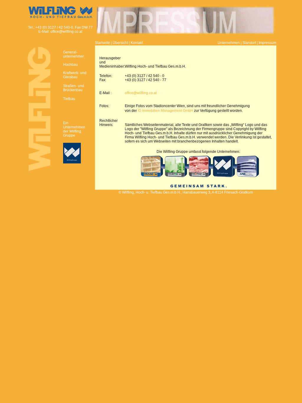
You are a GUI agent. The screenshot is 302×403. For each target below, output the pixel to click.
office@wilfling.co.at (66, 32)
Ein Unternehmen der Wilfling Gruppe (74, 129)
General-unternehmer (73, 54)
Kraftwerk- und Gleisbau (74, 75)
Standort (249, 43)
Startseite (102, 43)
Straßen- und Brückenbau (73, 88)
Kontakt (137, 43)
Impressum (267, 43)
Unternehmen (229, 43)
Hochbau (70, 65)
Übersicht (120, 43)
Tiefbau (69, 99)
